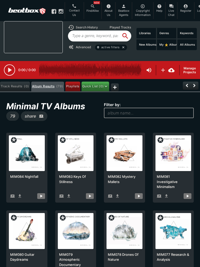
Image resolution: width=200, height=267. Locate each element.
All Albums (187, 44)
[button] (83, 27)
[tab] (15, 86)
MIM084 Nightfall (24, 176)
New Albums (148, 44)
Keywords (186, 33)
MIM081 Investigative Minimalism (167, 181)
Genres (164, 33)
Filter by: (112, 104)
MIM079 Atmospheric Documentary (70, 259)
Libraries (145, 33)
